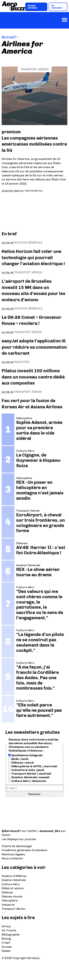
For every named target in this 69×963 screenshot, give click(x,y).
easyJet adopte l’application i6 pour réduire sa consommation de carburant (34, 347)
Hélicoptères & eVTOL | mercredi (34, 766)
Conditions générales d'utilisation (24, 850)
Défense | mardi (22, 762)
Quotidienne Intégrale (27, 755)
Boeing (6, 938)
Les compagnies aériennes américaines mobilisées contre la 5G (34, 144)
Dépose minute (12, 896)
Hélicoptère (10, 900)
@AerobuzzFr (11, 831)
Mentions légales (13, 854)
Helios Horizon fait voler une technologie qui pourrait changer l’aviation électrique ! (33, 257)
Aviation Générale (28, 242)
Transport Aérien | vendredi (31, 773)
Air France (9, 930)
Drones (7, 947)
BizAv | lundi (19, 759)
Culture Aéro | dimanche (28, 781)
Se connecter (56, 6)
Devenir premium (32, 6)
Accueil (9, 37)
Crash (6, 942)
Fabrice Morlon (34, 190)
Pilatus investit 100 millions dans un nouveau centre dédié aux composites (33, 377)
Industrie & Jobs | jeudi (27, 770)
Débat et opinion (13, 888)
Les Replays (10, 839)
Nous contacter (12, 858)
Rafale (6, 951)
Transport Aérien (35, 69)
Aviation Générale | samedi (30, 777)
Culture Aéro (11, 884)
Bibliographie (11, 934)
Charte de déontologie (17, 846)
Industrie (21, 362)
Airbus (6, 926)
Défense (7, 892)
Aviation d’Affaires (14, 876)
